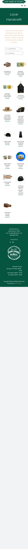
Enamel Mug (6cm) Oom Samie (20, 73)
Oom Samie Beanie (7, 142)
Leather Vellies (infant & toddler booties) (21, 119)
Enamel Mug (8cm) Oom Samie (7, 95)
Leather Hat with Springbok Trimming (7, 117)
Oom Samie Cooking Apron (20, 143)
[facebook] (10, 242)
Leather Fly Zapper (20, 96)
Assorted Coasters (7, 72)
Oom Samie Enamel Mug (7, 165)
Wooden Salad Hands (7, 214)
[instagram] (13, 242)
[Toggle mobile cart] (22, 5)
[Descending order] (21, 48)
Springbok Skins (7, 183)
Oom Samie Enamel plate (20, 165)
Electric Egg (17, 283)
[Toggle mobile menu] (25, 5)
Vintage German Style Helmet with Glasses (20, 189)
